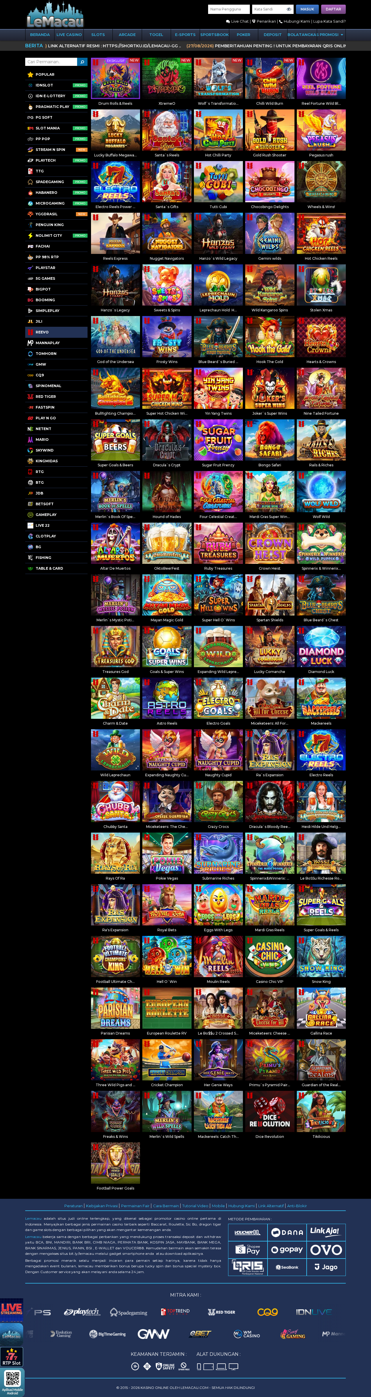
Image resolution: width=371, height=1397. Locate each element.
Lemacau (33, 1218)
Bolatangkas (302, 34)
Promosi (330, 34)
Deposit (273, 34)
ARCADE (127, 34)
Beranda (40, 34)
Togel (156, 34)
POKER (243, 34)
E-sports (185, 34)
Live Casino (69, 34)
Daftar (333, 9)
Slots (98, 34)
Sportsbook (214, 34)
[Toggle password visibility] (289, 9)
